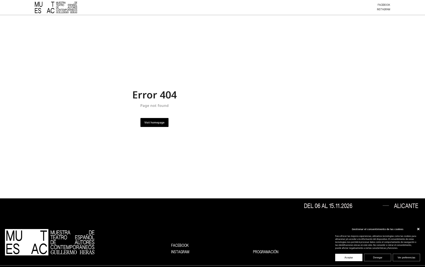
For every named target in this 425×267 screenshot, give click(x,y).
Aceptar (348, 257)
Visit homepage (154, 122)
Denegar (377, 257)
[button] (418, 229)
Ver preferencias (406, 257)
